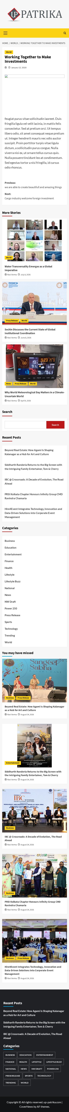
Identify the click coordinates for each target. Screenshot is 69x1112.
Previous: (33, 185)
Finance (9, 561)
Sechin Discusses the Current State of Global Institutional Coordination (30, 331)
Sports (8, 621)
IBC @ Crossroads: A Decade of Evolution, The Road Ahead (34, 481)
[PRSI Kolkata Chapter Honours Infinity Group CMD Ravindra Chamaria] (34, 876)
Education (10, 547)
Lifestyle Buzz (12, 581)
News (8, 383)
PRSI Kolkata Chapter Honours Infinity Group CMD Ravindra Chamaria (34, 496)
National (10, 588)
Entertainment (13, 554)
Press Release (12, 320)
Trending (10, 635)
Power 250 (11, 608)
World (9, 52)
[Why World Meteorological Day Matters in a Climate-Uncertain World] (34, 366)
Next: (29, 196)
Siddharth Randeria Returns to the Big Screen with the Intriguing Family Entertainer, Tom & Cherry (33, 466)
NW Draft (10, 601)
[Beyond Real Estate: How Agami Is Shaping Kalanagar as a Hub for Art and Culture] (34, 680)
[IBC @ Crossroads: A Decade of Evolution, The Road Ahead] (34, 810)
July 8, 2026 (25, 274)
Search (7, 411)
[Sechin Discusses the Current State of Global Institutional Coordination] (34, 303)
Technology (11, 628)
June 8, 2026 (26, 337)
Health (8, 567)
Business (10, 540)
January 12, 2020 (18, 67)
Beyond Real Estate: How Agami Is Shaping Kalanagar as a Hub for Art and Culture (29, 452)
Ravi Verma (12, 274)
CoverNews (26, 1106)
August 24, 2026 (27, 714)
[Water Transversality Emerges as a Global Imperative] (34, 240)
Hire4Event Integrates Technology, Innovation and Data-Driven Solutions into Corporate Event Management (33, 512)
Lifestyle (9, 574)
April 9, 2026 (26, 400)
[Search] (65, 33)
